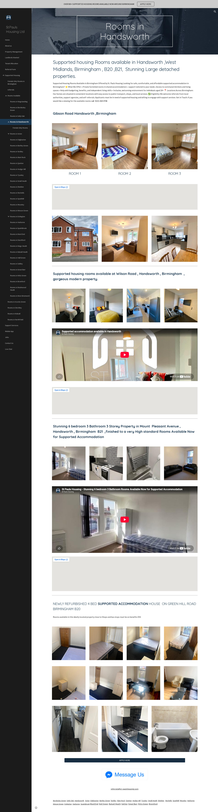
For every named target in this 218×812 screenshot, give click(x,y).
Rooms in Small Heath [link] (18, 181)
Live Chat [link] (8, 349)
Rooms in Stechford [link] (17, 240)
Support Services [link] (11, 325)
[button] (215, 12)
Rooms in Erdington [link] (17, 216)
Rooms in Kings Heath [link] (18, 246)
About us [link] (8, 46)
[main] (125, 31)
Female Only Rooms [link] (20, 128)
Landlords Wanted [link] (12, 57)
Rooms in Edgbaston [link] (18, 140)
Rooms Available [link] (14, 95)
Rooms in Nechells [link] (17, 193)
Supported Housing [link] (12, 75)
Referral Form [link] (10, 69)
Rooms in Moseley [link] (17, 205)
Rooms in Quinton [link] (16, 163)
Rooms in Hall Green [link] (17, 258)
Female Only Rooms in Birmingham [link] (16, 82)
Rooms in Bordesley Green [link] (17, 108)
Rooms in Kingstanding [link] (19, 101)
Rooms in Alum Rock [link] (17, 157)
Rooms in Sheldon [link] (17, 187)
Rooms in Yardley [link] (16, 151)
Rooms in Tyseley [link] (17, 175)
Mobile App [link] (9, 331)
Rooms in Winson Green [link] (19, 210)
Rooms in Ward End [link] (17, 234)
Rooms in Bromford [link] (17, 281)
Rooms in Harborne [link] (17, 222)
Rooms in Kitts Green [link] (18, 275)
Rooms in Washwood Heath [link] (18, 288)
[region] (109, 4)
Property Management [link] (13, 52)
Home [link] (7, 40)
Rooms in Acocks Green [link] (17, 302)
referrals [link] (11, 90)
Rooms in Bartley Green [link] (19, 145)
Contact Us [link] (9, 343)
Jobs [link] (7, 337)
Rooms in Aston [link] (16, 134)
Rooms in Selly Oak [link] (17, 116)
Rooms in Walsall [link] (14, 314)
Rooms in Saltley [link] (16, 264)
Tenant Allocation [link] (11, 63)
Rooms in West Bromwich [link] (20, 296)
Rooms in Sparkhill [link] (17, 199)
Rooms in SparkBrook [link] (18, 228)
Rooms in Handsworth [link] (19, 122)
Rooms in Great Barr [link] (17, 269)
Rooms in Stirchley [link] (15, 308)
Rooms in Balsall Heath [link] (19, 252)
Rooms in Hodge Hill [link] (18, 169)
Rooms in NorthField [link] (15, 319)
